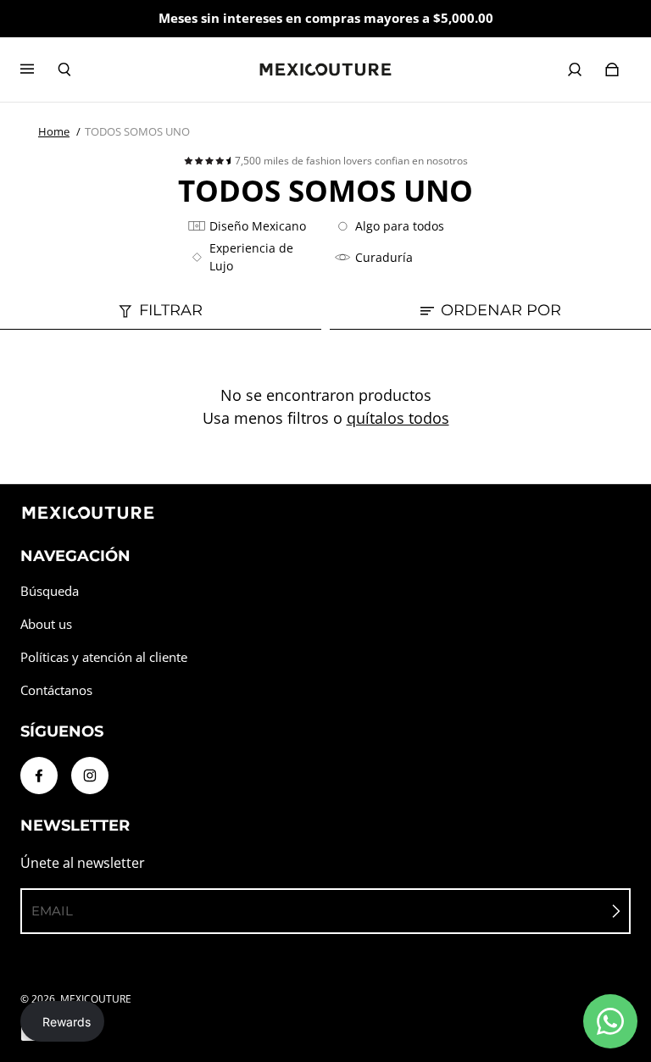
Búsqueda (49, 591)
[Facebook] (39, 775)
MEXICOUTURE (95, 999)
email (52, 911)
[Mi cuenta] (574, 69)
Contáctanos (56, 690)
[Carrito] (612, 69)
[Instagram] (89, 775)
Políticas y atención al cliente (103, 657)
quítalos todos (398, 418)
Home (54, 131)
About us (46, 624)
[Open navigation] (39, 69)
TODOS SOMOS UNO (137, 131)
